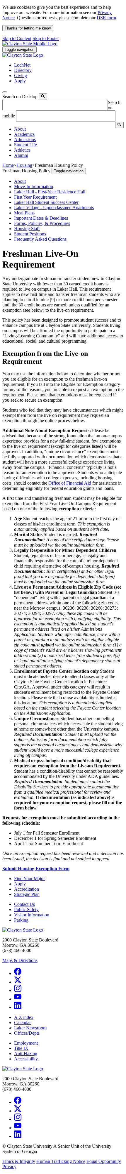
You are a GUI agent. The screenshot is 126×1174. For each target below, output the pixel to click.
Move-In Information (33, 186)
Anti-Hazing (25, 1053)
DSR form (106, 17)
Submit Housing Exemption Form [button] (35, 868)
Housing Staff (27, 228)
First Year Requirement (35, 197)
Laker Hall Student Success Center (46, 202)
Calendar (22, 1022)
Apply (20, 883)
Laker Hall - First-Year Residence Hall (49, 191)
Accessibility (26, 1058)
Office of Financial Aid (69, 483)
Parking (21, 920)
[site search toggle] (4, 92)
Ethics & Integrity (18, 1161)
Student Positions (30, 233)
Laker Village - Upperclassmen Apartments (54, 207)
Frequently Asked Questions (40, 239)
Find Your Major (29, 878)
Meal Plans (24, 212)
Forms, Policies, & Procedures (42, 223)
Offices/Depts (27, 1033)
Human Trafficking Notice (60, 1161)
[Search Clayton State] (43, 96)
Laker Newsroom (30, 1027)
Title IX (21, 1048)
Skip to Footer (46, 38)
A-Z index (23, 1017)
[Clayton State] (29, 43)
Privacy (9, 1166)
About (20, 181)
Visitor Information (31, 914)
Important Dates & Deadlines (41, 218)
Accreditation (26, 889)
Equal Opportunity (103, 1161)
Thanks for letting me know (28, 28)
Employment (26, 1043)
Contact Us (24, 904)
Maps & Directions (20, 960)
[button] (20, 128)
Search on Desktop (20, 96)
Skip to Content (16, 38)
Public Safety (26, 909)
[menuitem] (69, 129)
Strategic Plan (27, 894)
